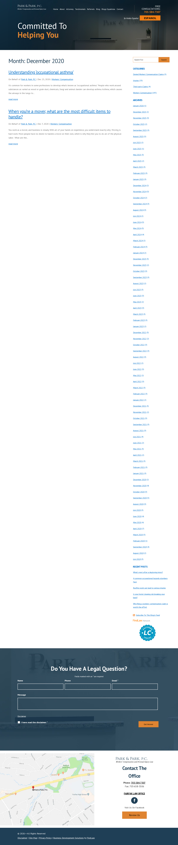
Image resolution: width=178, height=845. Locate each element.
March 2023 (138, 314)
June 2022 (137, 369)
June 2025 (137, 148)
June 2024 (137, 222)
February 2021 (139, 467)
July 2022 (137, 363)
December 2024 (139, 185)
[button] (175, 827)
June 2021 (137, 443)
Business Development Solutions (68, 838)
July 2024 (137, 216)
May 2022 (137, 375)
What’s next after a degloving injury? (148, 572)
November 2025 (139, 118)
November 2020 (139, 485)
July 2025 (137, 142)
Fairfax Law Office (134, 793)
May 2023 (137, 302)
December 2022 (139, 332)
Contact (120, 9)
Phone (68, 680)
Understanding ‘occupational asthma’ (41, 72)
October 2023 (139, 271)
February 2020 (139, 541)
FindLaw (91, 838)
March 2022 (138, 387)
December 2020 (139, 479)
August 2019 (138, 553)
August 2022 (138, 357)
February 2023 (139, 320)
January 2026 (138, 106)
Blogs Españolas (108, 9)
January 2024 (138, 253)
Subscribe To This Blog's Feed (148, 615)
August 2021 (138, 430)
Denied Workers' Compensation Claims (148, 74)
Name (20, 680)
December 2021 (139, 406)
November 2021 (139, 412)
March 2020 (138, 534)
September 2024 (140, 204)
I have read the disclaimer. (34, 722)
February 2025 (139, 173)
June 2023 (137, 295)
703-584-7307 (152, 12)
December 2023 (139, 259)
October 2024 (139, 198)
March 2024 (138, 240)
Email (115, 680)
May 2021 (137, 449)
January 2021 (138, 473)
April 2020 (137, 528)
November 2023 (139, 265)
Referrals (91, 9)
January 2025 (138, 179)
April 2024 (137, 234)
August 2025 (138, 136)
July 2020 (137, 510)
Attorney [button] (70, 9)
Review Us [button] (134, 815)
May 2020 (137, 522)
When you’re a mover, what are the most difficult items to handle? (59, 114)
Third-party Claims (140, 86)
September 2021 (140, 424)
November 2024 (139, 191)
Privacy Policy (45, 838)
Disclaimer (22, 716)
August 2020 (138, 504)
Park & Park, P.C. (28, 79)
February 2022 (139, 394)
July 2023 (137, 289)
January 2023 (138, 326)
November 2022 (139, 338)
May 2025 (137, 155)
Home (55, 9)
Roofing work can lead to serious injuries (149, 588)
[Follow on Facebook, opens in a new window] (134, 800)
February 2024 (139, 247)
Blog (98, 9)
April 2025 (137, 161)
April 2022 (137, 381)
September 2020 (140, 498)
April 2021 (137, 455)
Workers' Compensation (62, 79)
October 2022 (139, 344)
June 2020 (137, 516)
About (62, 9)
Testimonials (80, 9)
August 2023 (138, 283)
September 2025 (140, 130)
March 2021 (138, 461)
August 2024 (138, 210)
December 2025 (139, 112)
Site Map (33, 838)
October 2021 (139, 418)
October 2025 (139, 124)
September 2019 (140, 547)
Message (22, 694)
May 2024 (137, 228)
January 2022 (138, 400)
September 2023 (140, 277)
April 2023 (137, 308)
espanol (150, 18)
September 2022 (140, 351)
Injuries (136, 80)
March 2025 (138, 167)
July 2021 (137, 436)
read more (13, 99)
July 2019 (137, 559)
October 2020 (139, 492)
